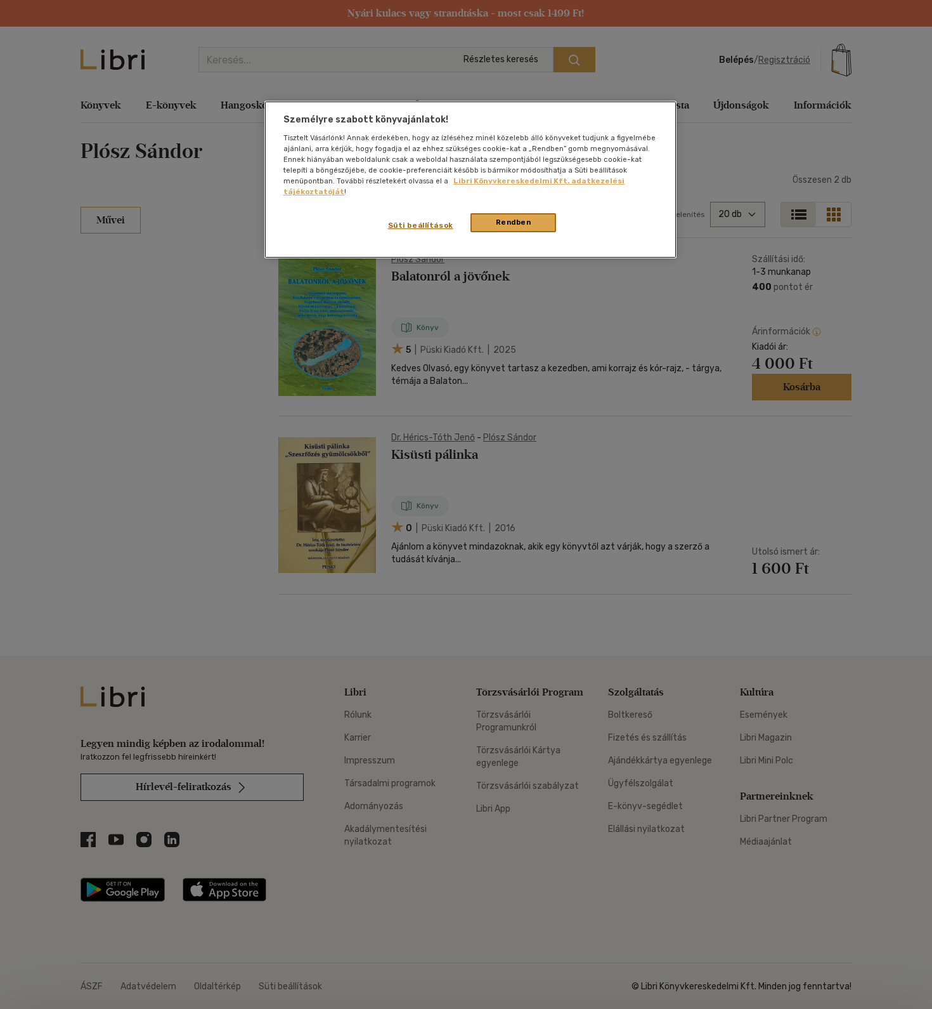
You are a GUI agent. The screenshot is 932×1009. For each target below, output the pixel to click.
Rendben (513, 222)
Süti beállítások (420, 225)
